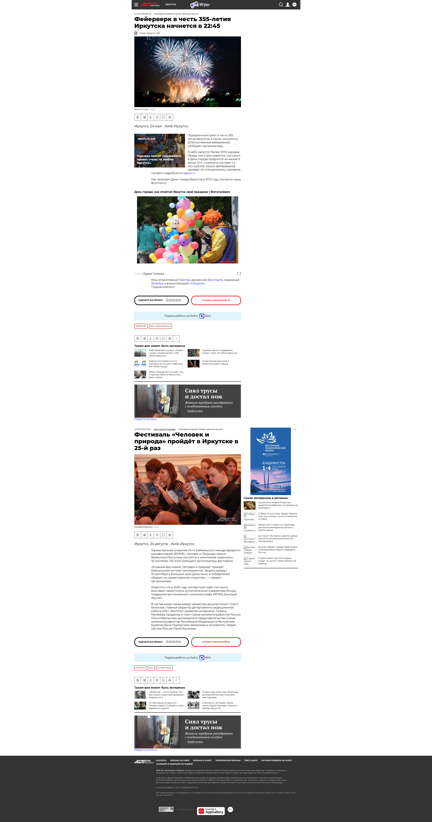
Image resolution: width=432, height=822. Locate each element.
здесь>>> (189, 173)
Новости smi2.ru (145, 419)
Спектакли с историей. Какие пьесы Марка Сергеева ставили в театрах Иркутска (219, 705)
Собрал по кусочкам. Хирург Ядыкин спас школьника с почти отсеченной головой (277, 516)
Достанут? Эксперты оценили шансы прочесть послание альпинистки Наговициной (277, 538)
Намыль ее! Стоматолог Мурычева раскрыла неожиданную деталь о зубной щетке (276, 527)
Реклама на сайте (179, 760)
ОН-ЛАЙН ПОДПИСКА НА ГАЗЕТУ (276, 760)
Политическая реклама (228, 760)
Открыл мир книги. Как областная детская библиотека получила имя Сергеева (220, 695)
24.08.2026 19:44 (142, 429)
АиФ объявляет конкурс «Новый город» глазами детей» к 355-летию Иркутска (166, 353)
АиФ (153, 109)
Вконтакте (215, 280)
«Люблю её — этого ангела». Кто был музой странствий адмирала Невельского (166, 695)
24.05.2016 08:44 (142, 13)
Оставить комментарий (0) (216, 300)
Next (234, 228)
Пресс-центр (251, 760)
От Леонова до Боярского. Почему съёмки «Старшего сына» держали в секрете (166, 705)
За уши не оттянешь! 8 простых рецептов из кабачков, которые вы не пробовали (278, 505)
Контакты (161, 760)
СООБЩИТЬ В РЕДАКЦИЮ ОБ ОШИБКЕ (174, 764)
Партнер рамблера (185, 809)
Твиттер (184, 280)
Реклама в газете (202, 760)
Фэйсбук (157, 283)
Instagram (197, 283)
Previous (141, 228)
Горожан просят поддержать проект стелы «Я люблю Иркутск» (220, 351)
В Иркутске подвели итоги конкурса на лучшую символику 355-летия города (166, 364)
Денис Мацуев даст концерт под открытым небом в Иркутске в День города (166, 375)
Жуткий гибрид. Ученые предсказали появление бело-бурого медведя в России (278, 550)
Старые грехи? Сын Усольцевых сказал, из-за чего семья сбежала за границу (277, 561)
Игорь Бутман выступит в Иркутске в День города (215, 362)
